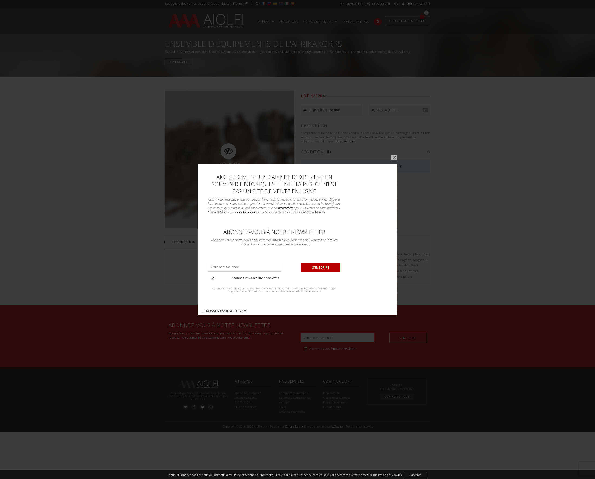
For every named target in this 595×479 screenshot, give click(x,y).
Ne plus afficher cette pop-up (227, 310)
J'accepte (415, 474)
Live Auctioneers (247, 212)
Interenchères (286, 208)
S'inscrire (321, 267)
